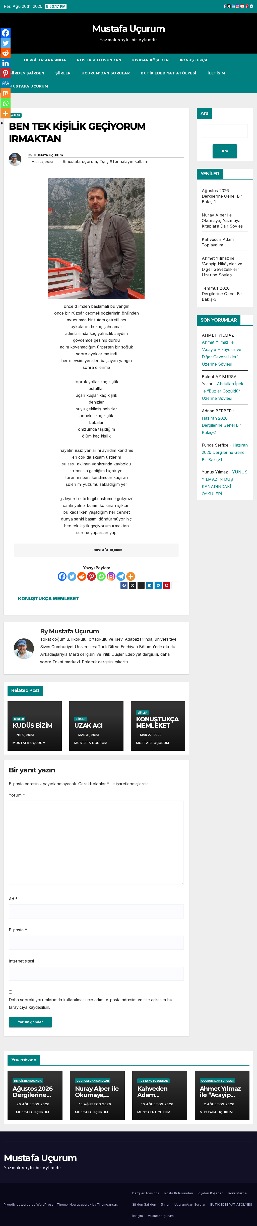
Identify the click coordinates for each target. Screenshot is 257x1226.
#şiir (103, 161)
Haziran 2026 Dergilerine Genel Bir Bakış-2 (221, 425)
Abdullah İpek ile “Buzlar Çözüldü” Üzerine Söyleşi (222, 391)
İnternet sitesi (21, 961)
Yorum (17, 795)
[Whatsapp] (101, 576)
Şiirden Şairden (26, 73)
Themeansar (107, 1204)
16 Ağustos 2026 (95, 1104)
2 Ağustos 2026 (219, 1104)
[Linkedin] (6, 63)
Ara (205, 113)
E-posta (18, 929)
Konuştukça (194, 60)
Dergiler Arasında (45, 60)
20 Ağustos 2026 (33, 1104)
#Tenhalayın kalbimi (129, 161)
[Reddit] (81, 576)
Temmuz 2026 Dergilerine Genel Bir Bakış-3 (222, 294)
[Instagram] (111, 576)
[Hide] (2, 123)
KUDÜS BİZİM (32, 725)
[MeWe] (6, 83)
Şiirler (63, 73)
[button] (240, 73)
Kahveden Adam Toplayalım (153, 1095)
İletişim (216, 73)
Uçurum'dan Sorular (93, 1080)
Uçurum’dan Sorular (106, 73)
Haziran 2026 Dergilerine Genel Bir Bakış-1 (225, 452)
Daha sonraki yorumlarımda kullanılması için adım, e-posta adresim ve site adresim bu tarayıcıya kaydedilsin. (90, 1003)
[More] (130, 576)
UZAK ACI (88, 725)
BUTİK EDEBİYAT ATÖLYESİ (169, 73)
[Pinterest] (91, 576)
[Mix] (6, 93)
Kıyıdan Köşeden (150, 60)
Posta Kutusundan (99, 60)
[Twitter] (72, 576)
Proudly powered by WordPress (29, 1204)
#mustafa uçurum (80, 161)
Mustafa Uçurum (128, 28)
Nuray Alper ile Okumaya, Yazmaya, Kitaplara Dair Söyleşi (222, 220)
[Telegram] (120, 576)
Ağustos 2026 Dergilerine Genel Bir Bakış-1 (222, 196)
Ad (13, 898)
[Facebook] (62, 576)
